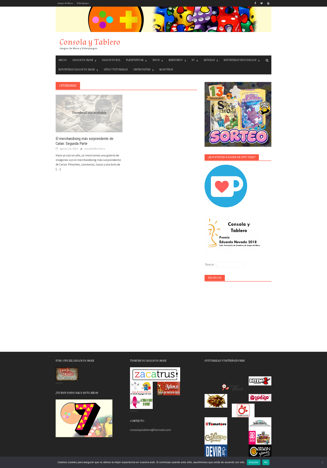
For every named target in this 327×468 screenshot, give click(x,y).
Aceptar (253, 462)
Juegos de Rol (111, 60)
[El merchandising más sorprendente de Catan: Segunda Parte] (89, 113)
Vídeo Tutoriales (116, 69)
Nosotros (166, 69)
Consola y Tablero (89, 42)
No (266, 462)
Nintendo (176, 60)
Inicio (62, 60)
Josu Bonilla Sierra (94, 148)
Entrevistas (141, 69)
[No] (322, 462)
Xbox (156, 60)
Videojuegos (83, 3)
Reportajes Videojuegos (240, 60)
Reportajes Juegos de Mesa (76, 69)
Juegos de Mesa (65, 3)
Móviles (209, 60)
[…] (58, 169)
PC (193, 60)
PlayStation (134, 60)
